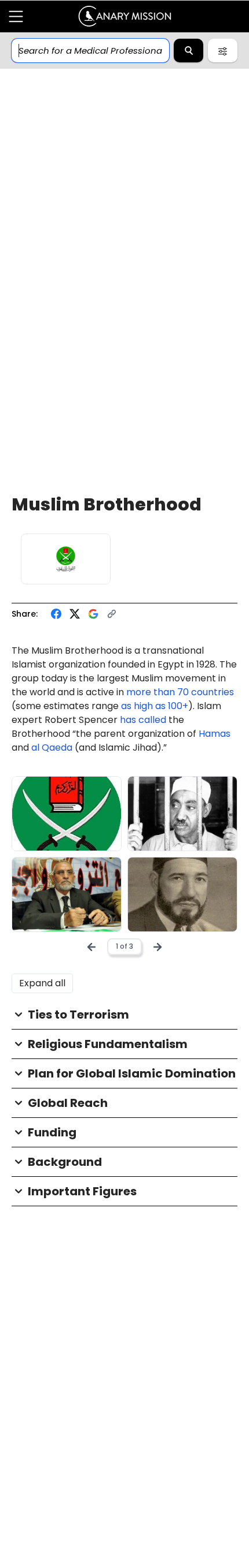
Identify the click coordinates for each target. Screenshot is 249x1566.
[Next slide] (157, 947)
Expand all (42, 983)
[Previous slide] (91, 947)
